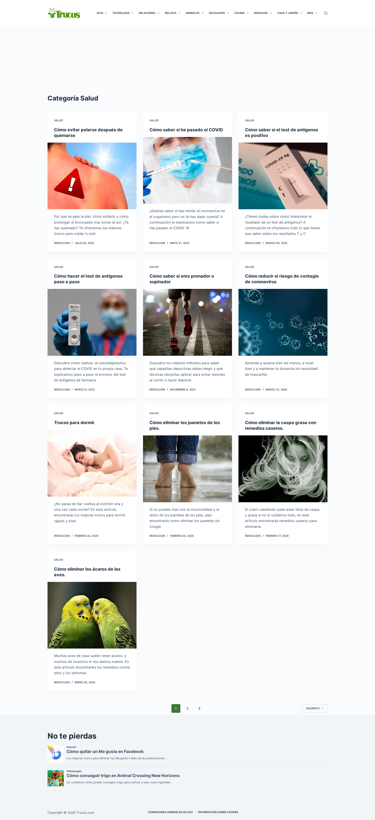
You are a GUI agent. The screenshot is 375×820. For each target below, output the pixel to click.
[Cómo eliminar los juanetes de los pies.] (187, 468)
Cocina (239, 13)
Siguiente (313, 708)
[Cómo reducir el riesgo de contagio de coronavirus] (282, 322)
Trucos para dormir (74, 422)
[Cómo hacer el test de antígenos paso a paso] (92, 322)
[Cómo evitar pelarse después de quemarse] (92, 176)
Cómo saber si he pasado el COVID (186, 129)
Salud (58, 120)
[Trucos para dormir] (92, 463)
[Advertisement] (187, 58)
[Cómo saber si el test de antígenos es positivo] (282, 176)
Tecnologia (121, 13)
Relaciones (147, 13)
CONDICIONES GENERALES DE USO (170, 812)
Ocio (100, 13)
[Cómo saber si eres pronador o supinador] (187, 322)
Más (310, 13)
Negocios (261, 13)
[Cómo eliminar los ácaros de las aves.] (92, 615)
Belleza (170, 13)
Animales (192, 13)
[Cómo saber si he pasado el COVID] (187, 170)
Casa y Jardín (287, 13)
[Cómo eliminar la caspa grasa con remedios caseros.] (282, 468)
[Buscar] (325, 13)
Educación (217, 13)
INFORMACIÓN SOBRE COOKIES (218, 812)
